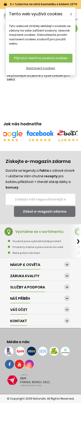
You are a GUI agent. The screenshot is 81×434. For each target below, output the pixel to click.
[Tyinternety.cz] (65, 351)
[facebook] (9, 364)
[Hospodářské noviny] (42, 351)
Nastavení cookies (40, 68)
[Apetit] (20, 351)
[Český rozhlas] (9, 351)
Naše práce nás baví (26, 253)
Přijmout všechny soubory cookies (41, 58)
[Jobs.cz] (31, 351)
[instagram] (29, 364)
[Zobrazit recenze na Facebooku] (40, 134)
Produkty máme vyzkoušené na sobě (37, 247)
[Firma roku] (40, 380)
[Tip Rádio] (54, 351)
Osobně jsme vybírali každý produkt (36, 241)
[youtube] (19, 364)
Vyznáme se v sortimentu (39, 231)
